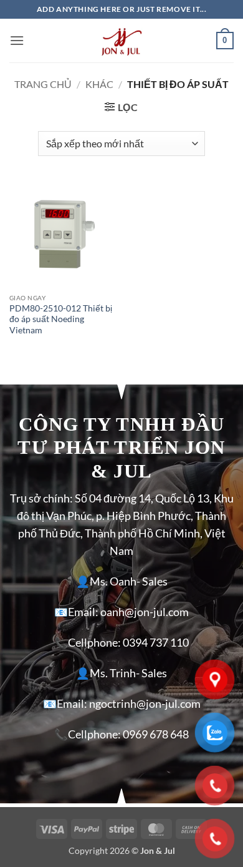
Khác (99, 84)
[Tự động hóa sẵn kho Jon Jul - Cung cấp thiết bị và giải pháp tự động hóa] (121, 40)
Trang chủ (43, 84)
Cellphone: (94, 642)
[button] (16, 40)
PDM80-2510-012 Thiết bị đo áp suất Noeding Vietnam (60, 319)
